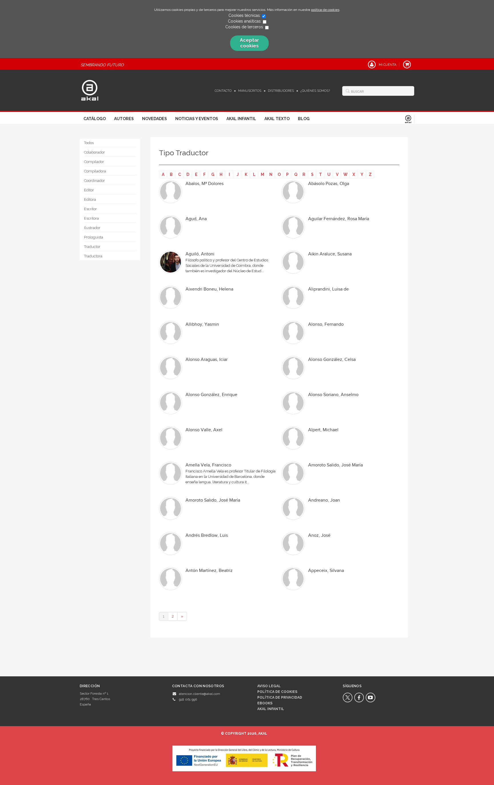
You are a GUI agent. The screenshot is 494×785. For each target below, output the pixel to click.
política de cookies (325, 10)
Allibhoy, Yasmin (202, 324)
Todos (89, 143)
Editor (89, 190)
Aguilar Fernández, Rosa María (338, 219)
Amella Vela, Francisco (208, 465)
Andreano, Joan (324, 500)
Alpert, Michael (323, 430)
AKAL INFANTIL (270, 709)
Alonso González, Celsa (332, 359)
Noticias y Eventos (196, 118)
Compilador (94, 162)
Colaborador (94, 152)
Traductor (92, 247)
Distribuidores (281, 91)
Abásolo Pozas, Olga (328, 183)
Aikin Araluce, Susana (330, 254)
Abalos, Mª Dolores (205, 183)
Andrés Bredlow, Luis (207, 535)
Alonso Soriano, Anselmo (333, 395)
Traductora (93, 256)
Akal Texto (277, 118)
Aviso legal (269, 686)
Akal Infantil (241, 118)
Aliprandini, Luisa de (328, 289)
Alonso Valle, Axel (204, 430)
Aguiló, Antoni (200, 254)
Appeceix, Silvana (326, 570)
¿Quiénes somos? (315, 91)
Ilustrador (92, 228)
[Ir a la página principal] (90, 89)
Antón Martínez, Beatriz (209, 570)
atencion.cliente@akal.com (199, 694)
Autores (124, 118)
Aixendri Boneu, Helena (209, 289)
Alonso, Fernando (326, 324)
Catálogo (94, 118)
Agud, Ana (196, 219)
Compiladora (95, 171)
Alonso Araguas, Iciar (207, 359)
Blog (304, 118)
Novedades (154, 118)
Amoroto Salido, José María (335, 465)
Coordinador (94, 180)
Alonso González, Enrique (211, 395)
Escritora (91, 218)
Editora (90, 199)
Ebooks (264, 703)
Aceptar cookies (249, 43)
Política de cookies (277, 692)
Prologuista (93, 237)
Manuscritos (249, 91)
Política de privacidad (279, 697)
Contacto (223, 91)
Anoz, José (319, 535)
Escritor (90, 209)
